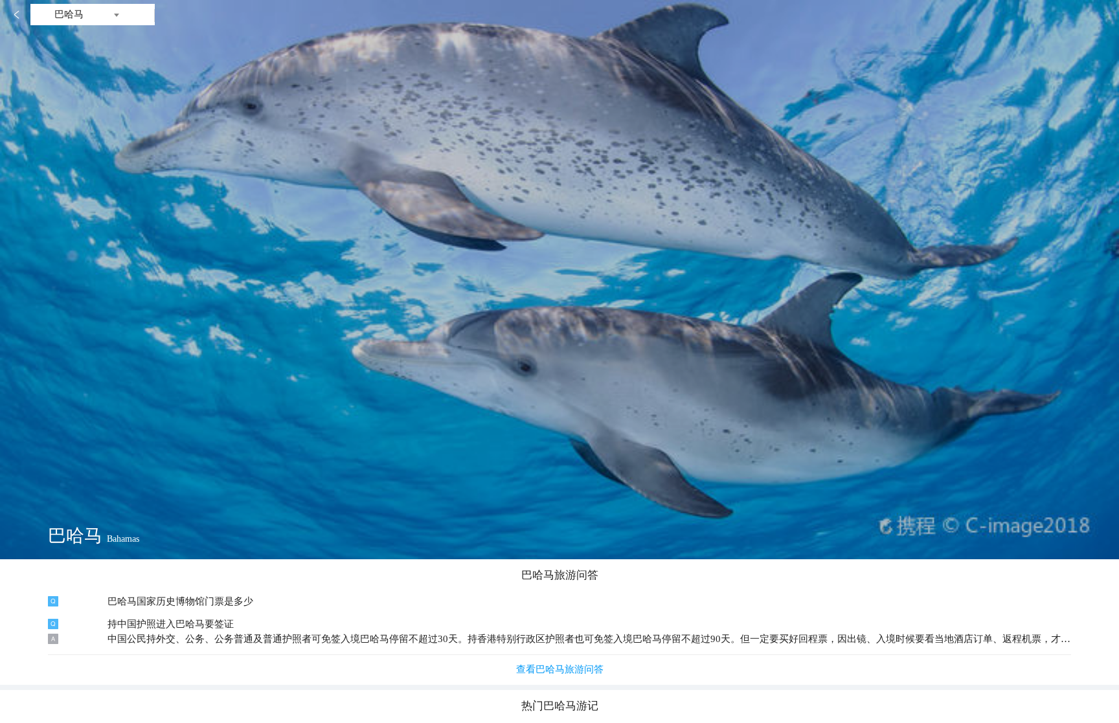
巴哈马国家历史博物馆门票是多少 (180, 601)
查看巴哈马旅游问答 (560, 669)
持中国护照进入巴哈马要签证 (170, 624)
